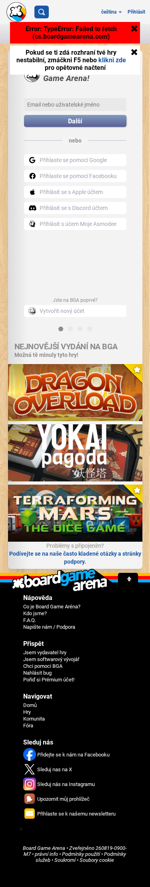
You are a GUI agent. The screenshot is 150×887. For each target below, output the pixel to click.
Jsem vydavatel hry (44, 652)
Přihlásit (136, 12)
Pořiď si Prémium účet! (48, 680)
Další (75, 121)
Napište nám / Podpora (49, 627)
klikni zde (112, 60)
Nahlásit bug (37, 673)
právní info (46, 854)
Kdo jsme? (35, 613)
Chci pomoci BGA (42, 666)
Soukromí (65, 860)
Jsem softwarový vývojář (51, 659)
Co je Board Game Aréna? (51, 607)
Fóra (28, 726)
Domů (30, 705)
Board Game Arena (44, 848)
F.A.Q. (29, 620)
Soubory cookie (97, 860)
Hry (27, 712)
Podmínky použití (81, 854)
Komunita (34, 719)
